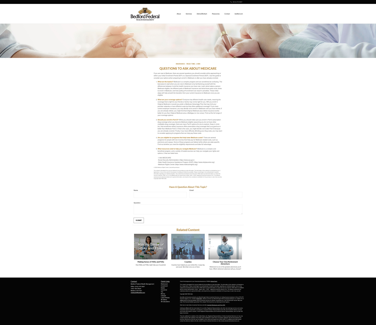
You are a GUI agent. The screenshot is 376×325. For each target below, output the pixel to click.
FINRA (197, 298)
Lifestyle (163, 296)
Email (191, 190)
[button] (178, 14)
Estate (163, 288)
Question (137, 203)
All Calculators (165, 301)
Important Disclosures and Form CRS (216, 305)
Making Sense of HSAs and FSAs (151, 262)
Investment (164, 286)
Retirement (164, 284)
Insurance (164, 290)
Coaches (188, 262)
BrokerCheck (214, 281)
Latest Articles (165, 298)
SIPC (201, 298)
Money (163, 294)
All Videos (164, 300)
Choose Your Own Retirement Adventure (225, 263)
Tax (162, 292)
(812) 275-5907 (237, 2)
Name (136, 190)
